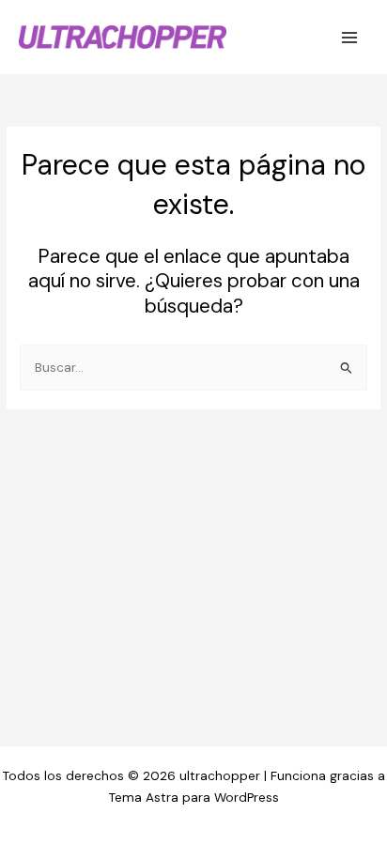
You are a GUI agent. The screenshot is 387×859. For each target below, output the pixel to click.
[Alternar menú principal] (350, 37)
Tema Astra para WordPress (194, 797)
